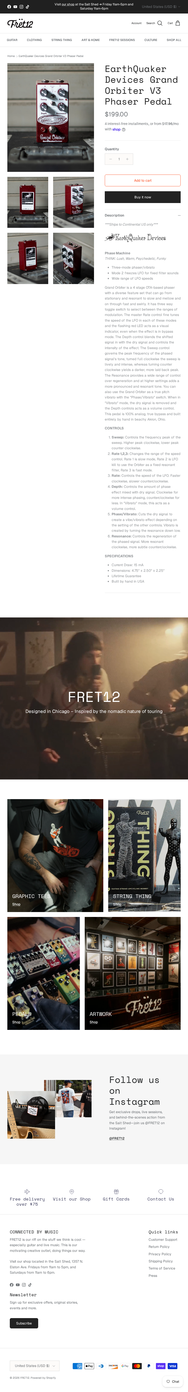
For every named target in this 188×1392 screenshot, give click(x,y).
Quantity (112, 149)
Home (11, 56)
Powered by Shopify (43, 1377)
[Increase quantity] (128, 159)
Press (153, 1275)
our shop (68, 4)
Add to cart (143, 180)
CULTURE (150, 40)
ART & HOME (91, 40)
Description (114, 215)
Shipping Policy (161, 1261)
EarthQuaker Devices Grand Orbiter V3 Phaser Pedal (51, 56)
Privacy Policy (160, 1254)
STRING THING (61, 40)
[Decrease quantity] (109, 159)
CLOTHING (34, 40)
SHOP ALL (174, 40)
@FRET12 (117, 1138)
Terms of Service (162, 1268)
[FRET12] (20, 23)
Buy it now (142, 197)
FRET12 (24, 1377)
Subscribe (24, 1323)
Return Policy (159, 1246)
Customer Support (163, 1239)
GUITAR (12, 40)
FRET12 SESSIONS (122, 40)
